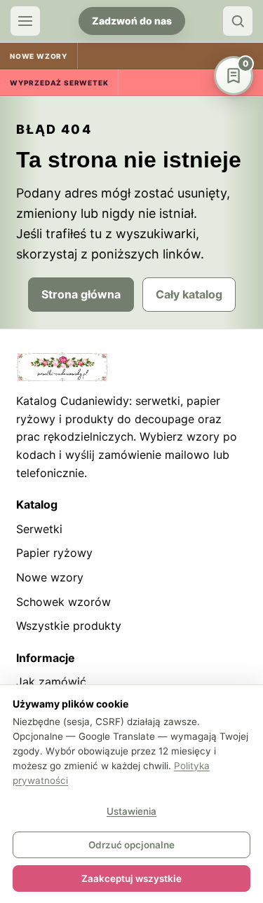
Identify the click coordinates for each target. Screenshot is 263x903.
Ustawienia (131, 811)
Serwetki (39, 529)
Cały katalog (189, 294)
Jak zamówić (51, 682)
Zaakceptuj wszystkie (131, 878)
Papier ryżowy (54, 553)
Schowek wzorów (63, 602)
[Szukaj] (237, 21)
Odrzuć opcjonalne (131, 844)
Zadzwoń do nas (132, 21)
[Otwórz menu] (25, 21)
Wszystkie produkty (68, 626)
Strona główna (81, 294)
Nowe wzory (49, 577)
